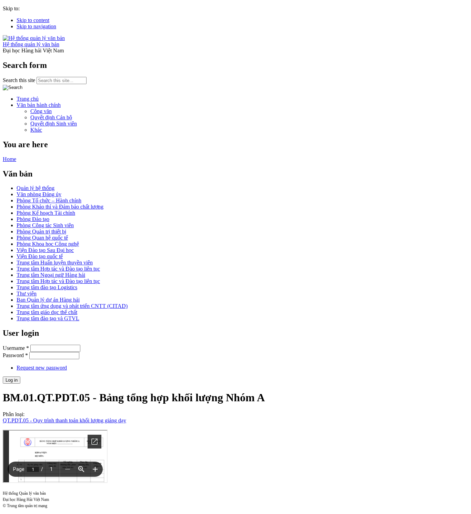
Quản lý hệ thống (35, 188)
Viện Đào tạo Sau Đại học (45, 250)
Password (15, 355)
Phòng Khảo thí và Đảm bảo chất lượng (60, 207)
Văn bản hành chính (39, 105)
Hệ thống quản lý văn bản (31, 44)
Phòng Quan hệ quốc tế (42, 238)
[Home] (34, 38)
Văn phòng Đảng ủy (39, 194)
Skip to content (33, 20)
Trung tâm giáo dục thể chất (47, 312)
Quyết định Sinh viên (53, 124)
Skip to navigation (36, 26)
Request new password (42, 368)
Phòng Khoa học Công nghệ (48, 244)
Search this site (20, 80)
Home (9, 159)
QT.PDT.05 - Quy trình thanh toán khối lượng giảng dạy (64, 420)
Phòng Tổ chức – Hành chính (49, 200)
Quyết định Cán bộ (51, 117)
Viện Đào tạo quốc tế (40, 256)
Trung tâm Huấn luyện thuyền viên (55, 262)
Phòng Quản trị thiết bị (41, 231)
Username (16, 348)
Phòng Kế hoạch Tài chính (46, 213)
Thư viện (27, 293)
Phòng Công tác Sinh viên (45, 225)
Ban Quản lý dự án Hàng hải (48, 300)
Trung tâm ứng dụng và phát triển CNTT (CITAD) (72, 306)
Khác (36, 130)
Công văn (41, 111)
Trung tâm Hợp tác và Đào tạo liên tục (58, 269)
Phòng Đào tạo (33, 219)
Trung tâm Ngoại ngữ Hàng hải (51, 275)
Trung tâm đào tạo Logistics (47, 287)
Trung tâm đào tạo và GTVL (48, 318)
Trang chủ (28, 99)
